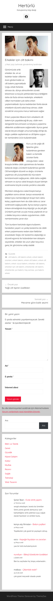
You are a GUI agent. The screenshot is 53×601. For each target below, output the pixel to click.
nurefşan (18, 554)
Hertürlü (26, 5)
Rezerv (8, 469)
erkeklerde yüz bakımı (14, 270)
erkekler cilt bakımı (36, 264)
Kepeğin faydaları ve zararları (33, 539)
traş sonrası (29, 270)
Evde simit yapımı (34, 500)
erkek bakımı (17, 260)
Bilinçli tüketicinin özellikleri (36, 554)
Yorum (8, 329)
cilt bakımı (12, 257)
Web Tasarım (11, 482)
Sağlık (7, 474)
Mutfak (8, 465)
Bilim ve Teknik (11, 444)
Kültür (7, 461)
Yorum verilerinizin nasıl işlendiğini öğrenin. (21, 411)
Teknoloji (9, 478)
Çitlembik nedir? (30, 570)
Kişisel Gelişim (11, 456)
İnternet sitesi (11, 387)
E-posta (9, 376)
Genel (7, 448)
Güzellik (11, 254)
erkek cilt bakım (30, 260)
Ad (7, 366)
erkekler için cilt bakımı (14, 267)
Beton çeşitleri (39, 524)
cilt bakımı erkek (25, 257)
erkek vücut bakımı (19, 264)
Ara (6, 420)
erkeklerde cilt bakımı (34, 267)
